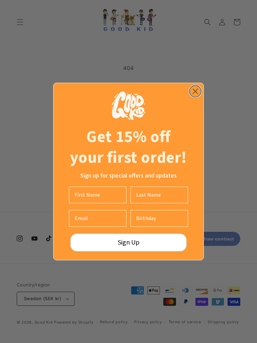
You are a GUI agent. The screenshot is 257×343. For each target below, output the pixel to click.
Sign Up (129, 242)
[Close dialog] (195, 91)
